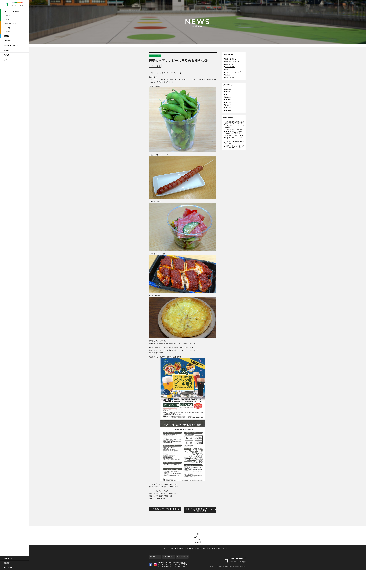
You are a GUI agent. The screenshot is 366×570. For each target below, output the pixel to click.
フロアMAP (7, 41)
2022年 (228, 94)
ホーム (166, 548)
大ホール (9, 15)
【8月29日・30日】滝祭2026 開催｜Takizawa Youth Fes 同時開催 (234, 131)
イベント (7, 50)
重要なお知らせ (230, 59)
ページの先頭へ (197, 538)
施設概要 (174, 548)
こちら (174, 484)
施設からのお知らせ (232, 62)
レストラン (9, 28)
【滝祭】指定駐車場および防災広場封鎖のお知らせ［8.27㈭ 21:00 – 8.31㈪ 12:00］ (234, 124)
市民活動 (198, 548)
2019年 (228, 102)
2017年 (228, 107)
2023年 (228, 92)
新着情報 (190, 548)
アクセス (7, 55)
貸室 (7, 19)
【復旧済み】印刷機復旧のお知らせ (234, 142)
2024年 (228, 89)
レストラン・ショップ (233, 72)
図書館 (6, 36)
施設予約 (7, 563)
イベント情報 (155, 66)
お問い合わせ (8, 558)
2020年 (228, 100)
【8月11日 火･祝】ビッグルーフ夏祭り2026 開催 (234, 147)
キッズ (227, 75)
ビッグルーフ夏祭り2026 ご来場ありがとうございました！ (234, 137)
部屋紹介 (182, 548)
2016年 (228, 110)
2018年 (228, 105)
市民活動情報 (230, 77)
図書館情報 (229, 64)
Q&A (5, 60)
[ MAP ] (183, 563)
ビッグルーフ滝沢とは (11, 45)
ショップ (9, 32)
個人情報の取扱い (215, 548)
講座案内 (228, 69)
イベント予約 (8, 568)
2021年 (228, 97)
